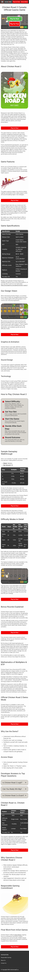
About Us (3, 960)
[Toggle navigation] (2, 1)
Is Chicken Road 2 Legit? (12, 783)
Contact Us (3, 963)
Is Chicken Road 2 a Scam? (13, 795)
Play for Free (14, 24)
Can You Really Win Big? (12, 789)
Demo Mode (24, 1)
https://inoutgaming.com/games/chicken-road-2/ (14, 285)
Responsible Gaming (6, 957)
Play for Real (16, 1)
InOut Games (17, 934)
